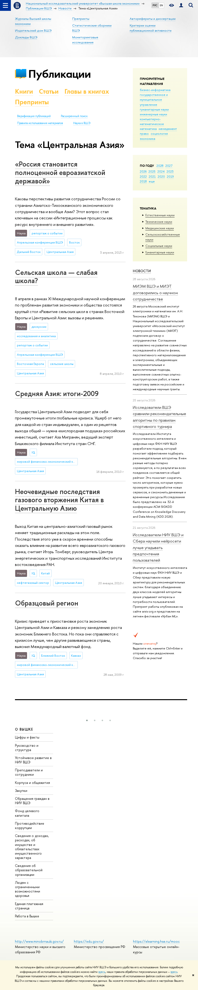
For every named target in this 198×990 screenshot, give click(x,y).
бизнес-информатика (155, 90)
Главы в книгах (86, 91)
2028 (159, 165)
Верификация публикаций (34, 116)
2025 (152, 171)
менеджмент (168, 128)
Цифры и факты (27, 737)
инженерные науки (153, 114)
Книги (24, 91)
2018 (143, 181)
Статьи (49, 91)
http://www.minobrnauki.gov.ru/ (39, 941)
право (144, 133)
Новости (142, 270)
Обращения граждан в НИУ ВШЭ (32, 800)
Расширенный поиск (74, 116)
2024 (161, 171)
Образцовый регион (46, 603)
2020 (161, 176)
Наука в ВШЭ (81, 123)
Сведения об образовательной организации (28, 870)
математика (148, 128)
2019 (170, 176)
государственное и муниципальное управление (154, 99)
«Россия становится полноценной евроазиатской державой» (60, 172)
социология (159, 133)
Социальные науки (158, 246)
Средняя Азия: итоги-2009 (57, 393)
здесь (101, 972)
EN (161, 5)
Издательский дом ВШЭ (33, 30)
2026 (143, 171)
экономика (147, 138)
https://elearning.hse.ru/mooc (156, 941)
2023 (170, 171)
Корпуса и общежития (32, 782)
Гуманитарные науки (159, 252)
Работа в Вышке (27, 916)
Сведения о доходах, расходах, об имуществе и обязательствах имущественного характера (32, 846)
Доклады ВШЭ (26, 37)
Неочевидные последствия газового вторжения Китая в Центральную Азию (59, 500)
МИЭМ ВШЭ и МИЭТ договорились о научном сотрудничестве (155, 292)
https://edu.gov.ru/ (89, 941)
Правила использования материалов (40, 123)
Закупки (21, 790)
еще (152, 181)
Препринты (80, 18)
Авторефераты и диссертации (153, 18)
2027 (168, 165)
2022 (143, 176)
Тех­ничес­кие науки (158, 221)
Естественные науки (160, 215)
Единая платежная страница (29, 905)
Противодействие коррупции (29, 825)
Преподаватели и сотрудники (29, 772)
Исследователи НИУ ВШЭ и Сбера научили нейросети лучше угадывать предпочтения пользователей (158, 547)
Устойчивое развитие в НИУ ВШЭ (33, 759)
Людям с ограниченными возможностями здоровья (27, 889)
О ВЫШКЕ (24, 729)
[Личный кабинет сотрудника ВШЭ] (181, 5)
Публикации (59, 73)
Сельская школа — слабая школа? (56, 277)
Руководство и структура (26, 747)
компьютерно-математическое (152, 121)
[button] (87, 720)
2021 (152, 176)
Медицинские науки (159, 228)
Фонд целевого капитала (27, 813)
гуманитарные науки (154, 109)
